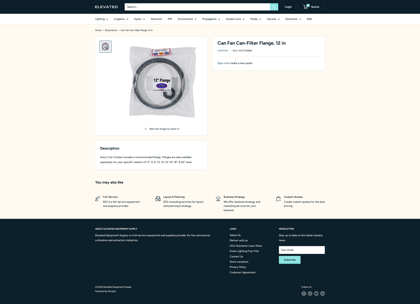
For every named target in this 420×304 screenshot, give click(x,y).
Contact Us (236, 256)
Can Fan (223, 50)
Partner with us (239, 240)
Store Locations (239, 261)
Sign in (222, 63)
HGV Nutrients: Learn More (246, 245)
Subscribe (290, 259)
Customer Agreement (243, 272)
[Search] (274, 7)
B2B (309, 19)
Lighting (100, 19)
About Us (235, 235)
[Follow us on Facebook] (304, 293)
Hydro (137, 19)
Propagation (209, 19)
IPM (170, 19)
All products (111, 30)
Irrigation (119, 19)
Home (98, 30)
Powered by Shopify (105, 291)
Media (254, 19)
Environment (185, 19)
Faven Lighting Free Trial (244, 251)
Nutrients (156, 19)
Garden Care (233, 19)
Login (288, 6)
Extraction (291, 19)
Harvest (271, 19)
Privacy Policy (238, 267)
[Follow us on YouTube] (316, 293)
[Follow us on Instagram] (310, 293)
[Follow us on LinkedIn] (322, 293)
